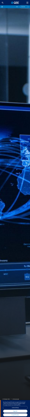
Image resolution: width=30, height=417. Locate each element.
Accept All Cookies (15, 414)
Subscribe (23, 6)
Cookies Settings (15, 407)
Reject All (15, 411)
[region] (15, 408)
